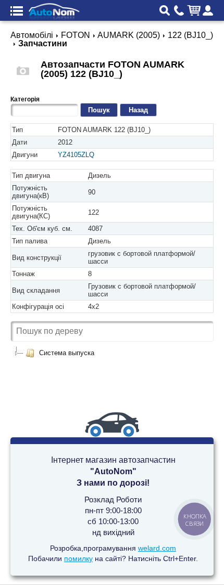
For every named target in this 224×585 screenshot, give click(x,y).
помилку (78, 558)
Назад (138, 110)
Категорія (25, 99)
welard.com (157, 548)
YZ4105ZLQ (76, 155)
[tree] (112, 353)
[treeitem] (59, 353)
